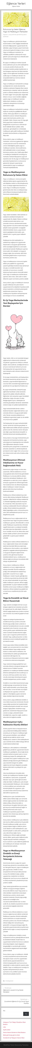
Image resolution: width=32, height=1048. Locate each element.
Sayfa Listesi (6, 1029)
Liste (4, 1027)
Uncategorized (9, 981)
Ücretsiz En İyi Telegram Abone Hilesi (13, 1038)
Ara (4, 1010)
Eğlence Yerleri (16, 3)
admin (25, 34)
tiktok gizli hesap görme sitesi (11, 1035)
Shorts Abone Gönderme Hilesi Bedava (14, 1032)
